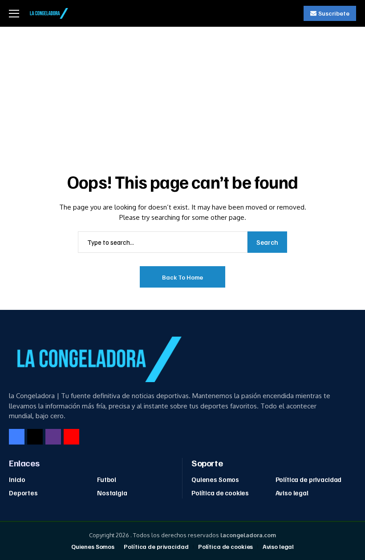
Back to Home (182, 277)
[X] (35, 437)
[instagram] (53, 437)
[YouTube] (71, 437)
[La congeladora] (48, 13)
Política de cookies (220, 493)
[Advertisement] (182, 93)
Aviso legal (292, 493)
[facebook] (16, 437)
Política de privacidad (309, 479)
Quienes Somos (215, 479)
